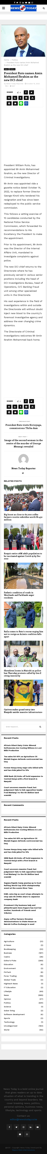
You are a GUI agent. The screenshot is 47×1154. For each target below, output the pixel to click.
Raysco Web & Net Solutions (23, 1150)
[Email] (20, 1134)
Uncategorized (10, 1026)
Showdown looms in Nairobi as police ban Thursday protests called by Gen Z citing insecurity (22, 673)
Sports (7, 1018)
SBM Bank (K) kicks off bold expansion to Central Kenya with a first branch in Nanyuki (23, 778)
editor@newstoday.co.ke (23, 1119)
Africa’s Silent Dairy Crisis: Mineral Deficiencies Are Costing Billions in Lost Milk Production (23, 747)
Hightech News (11, 984)
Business (8, 953)
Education (8, 964)
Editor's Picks (10, 961)
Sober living (9, 1011)
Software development (14, 1014)
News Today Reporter (15, 84)
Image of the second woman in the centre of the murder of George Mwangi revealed (23, 443)
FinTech (7, 972)
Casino (7, 957)
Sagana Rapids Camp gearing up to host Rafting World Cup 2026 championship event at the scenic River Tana (22, 885)
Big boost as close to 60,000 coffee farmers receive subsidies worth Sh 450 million (23, 517)
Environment (10, 968)
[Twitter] (16, 1127)
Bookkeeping (10, 949)
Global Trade (10, 980)
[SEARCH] (40, 726)
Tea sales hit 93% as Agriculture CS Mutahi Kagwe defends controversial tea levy (23, 759)
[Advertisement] (23, 137)
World (6, 1030)
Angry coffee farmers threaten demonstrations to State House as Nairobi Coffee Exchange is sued (20, 921)
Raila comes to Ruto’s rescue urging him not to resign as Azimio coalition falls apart (23, 634)
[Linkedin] (30, 1127)
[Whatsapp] (27, 1134)
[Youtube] (37, 1127)
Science (7, 1007)
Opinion (7, 999)
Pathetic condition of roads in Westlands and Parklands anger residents (19, 595)
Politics (12, 69)
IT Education (10, 987)
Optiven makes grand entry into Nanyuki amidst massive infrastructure (23, 710)
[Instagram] (23, 1127)
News (6, 69)
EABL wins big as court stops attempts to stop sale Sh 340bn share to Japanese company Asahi (23, 896)
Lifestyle (7, 991)
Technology (9, 1022)
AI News (7, 945)
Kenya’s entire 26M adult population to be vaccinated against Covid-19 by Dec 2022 (23, 556)
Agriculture (9, 941)
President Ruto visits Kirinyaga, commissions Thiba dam (23, 426)
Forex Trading (10, 976)
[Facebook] (9, 1127)
